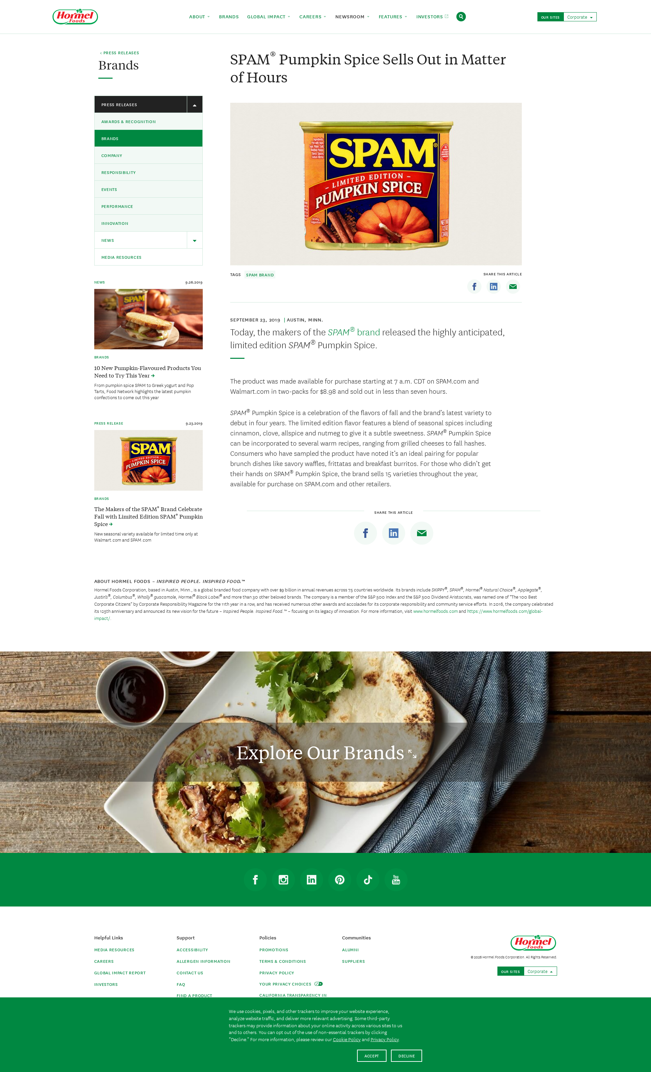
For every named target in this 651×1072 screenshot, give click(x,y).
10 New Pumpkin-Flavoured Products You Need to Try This (147, 371)
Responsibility (118, 172)
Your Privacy (286, 983)
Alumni (350, 949)
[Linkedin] (494, 286)
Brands (110, 138)
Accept (371, 1055)
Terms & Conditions (282, 961)
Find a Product (194, 995)
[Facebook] (474, 286)
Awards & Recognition (128, 121)
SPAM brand (260, 274)
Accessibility (192, 949)
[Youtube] (396, 879)
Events (109, 189)
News (107, 240)
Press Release (108, 423)
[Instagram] (283, 879)
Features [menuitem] (391, 16)
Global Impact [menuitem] (267, 16)
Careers (104, 961)
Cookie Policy (347, 1039)
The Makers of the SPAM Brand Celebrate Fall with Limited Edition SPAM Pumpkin (148, 516)
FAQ (181, 984)
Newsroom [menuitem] (350, 16)
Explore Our (322, 752)
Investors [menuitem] (430, 16)
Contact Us (190, 972)
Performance (117, 206)
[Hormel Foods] (75, 15)
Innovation (115, 223)
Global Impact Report (120, 972)
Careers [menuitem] (311, 16)
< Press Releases (119, 53)
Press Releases (119, 104)
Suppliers (353, 961)
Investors (106, 984)
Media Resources (121, 257)
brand (353, 331)
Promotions (273, 949)
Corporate (577, 16)
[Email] (513, 286)
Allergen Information (203, 961)
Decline (406, 1055)
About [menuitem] (198, 16)
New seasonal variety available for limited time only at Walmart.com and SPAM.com (146, 536)
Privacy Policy (276, 972)
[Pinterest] (339, 879)
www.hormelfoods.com (435, 610)
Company (111, 155)
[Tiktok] (367, 879)
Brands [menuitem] (229, 16)
